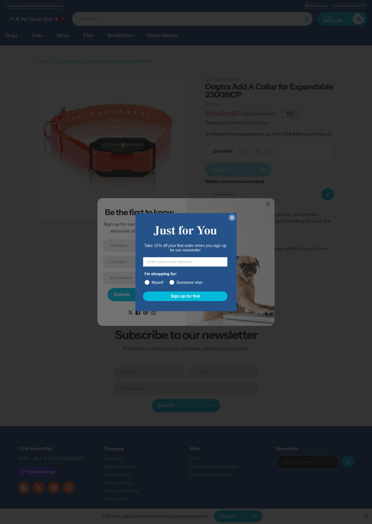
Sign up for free (185, 296)
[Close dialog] (232, 217)
